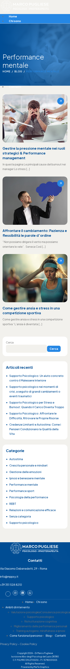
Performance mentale (23, 484)
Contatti (15, 86)
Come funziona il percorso (26, 635)
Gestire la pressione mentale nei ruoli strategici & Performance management (34, 153)
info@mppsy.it (9, 576)
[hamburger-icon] (67, 15)
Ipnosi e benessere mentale (27, 478)
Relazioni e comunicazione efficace (32, 510)
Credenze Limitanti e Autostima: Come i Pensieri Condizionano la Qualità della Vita (35, 429)
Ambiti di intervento (17, 607)
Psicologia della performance (28, 497)
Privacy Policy (8, 644)
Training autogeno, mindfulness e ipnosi (40, 631)
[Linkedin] (22, 592)
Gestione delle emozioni (25, 472)
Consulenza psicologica (55, 612)
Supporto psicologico (23, 522)
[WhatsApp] (29, 592)
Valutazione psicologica (25, 612)
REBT (12, 503)
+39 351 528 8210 (11, 584)
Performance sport (21, 491)
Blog (48, 635)
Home (13, 16)
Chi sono (15, 21)
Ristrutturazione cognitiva (40, 621)
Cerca (10, 342)
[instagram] (15, 592)
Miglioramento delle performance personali (40, 626)
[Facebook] (8, 593)
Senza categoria (20, 516)
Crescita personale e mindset (28, 465)
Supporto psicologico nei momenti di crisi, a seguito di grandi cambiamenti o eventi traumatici (34, 391)
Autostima (16, 459)
